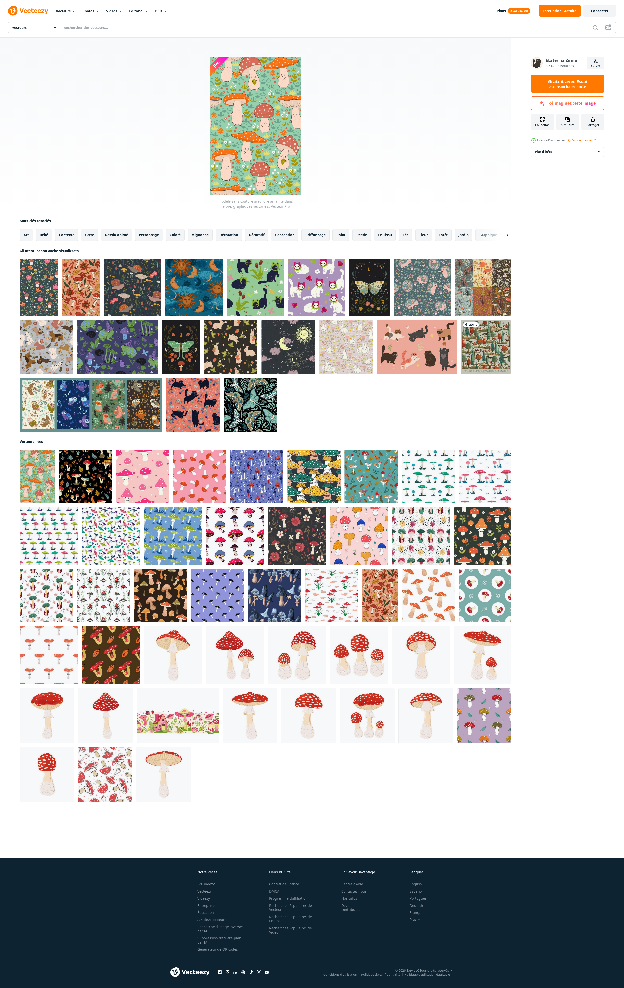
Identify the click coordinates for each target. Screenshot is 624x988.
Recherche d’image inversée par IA (220, 928)
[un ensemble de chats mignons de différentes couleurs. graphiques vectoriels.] (417, 347)
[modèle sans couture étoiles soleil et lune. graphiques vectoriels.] (194, 287)
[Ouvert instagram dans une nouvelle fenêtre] (227, 972)
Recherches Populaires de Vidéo (290, 930)
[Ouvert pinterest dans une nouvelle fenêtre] (243, 972)
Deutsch (416, 905)
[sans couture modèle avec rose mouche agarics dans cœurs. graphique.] (142, 476)
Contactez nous (354, 891)
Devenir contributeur (351, 907)
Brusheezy (206, 884)
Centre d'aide (352, 884)
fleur (423, 234)
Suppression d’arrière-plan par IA (219, 940)
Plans (501, 10)
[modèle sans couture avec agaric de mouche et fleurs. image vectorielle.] (297, 536)
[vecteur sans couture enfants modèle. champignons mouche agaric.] (331, 595)
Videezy (203, 898)
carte (89, 234)
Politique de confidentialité (380, 974)
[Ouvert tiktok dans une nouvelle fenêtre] (251, 972)
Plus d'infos (543, 152)
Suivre (595, 66)
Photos (88, 11)
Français (416, 912)
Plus (158, 11)
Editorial (136, 11)
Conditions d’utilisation (340, 974)
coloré (175, 234)
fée (405, 234)
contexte (66, 234)
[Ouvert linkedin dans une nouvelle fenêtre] (235, 972)
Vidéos (111, 11)
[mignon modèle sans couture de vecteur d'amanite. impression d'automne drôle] (484, 715)
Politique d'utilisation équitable (427, 974)
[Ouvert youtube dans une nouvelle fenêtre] (267, 972)
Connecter (599, 10)
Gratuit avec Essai (567, 84)
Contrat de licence (284, 884)
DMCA (274, 891)
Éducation (205, 912)
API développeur (211, 919)
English (416, 884)
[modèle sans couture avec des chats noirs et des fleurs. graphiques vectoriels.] (193, 405)
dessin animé (116, 234)
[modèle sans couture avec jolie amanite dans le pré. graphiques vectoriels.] (37, 476)
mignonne (200, 234)
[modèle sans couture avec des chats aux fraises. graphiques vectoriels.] (316, 287)
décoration (228, 234)
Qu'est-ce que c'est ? (582, 140)
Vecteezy (204, 891)
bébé (44, 234)
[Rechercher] (595, 27)
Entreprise (206, 905)
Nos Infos (349, 898)
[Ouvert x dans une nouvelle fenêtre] (259, 972)
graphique (488, 234)
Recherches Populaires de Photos (290, 918)
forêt (443, 234)
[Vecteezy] (28, 11)
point (340, 234)
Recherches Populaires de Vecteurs (290, 907)
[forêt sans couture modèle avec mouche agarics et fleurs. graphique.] (482, 536)
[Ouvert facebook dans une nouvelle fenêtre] (220, 972)
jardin (463, 234)
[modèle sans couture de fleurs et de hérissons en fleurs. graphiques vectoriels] (422, 287)
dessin (361, 234)
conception (284, 234)
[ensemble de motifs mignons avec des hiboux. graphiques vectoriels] (91, 405)
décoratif (256, 234)
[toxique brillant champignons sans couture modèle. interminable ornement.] (235, 536)
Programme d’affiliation (288, 898)
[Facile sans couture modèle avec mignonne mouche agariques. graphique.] (199, 476)
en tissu (385, 234)
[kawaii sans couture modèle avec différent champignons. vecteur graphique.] (359, 536)
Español (416, 891)
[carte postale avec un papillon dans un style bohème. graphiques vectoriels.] (369, 287)
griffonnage (315, 234)
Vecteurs (63, 11)
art (26, 234)
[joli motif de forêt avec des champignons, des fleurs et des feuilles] (371, 476)
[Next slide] (503, 235)
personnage (149, 234)
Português (418, 898)
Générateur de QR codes (217, 949)
